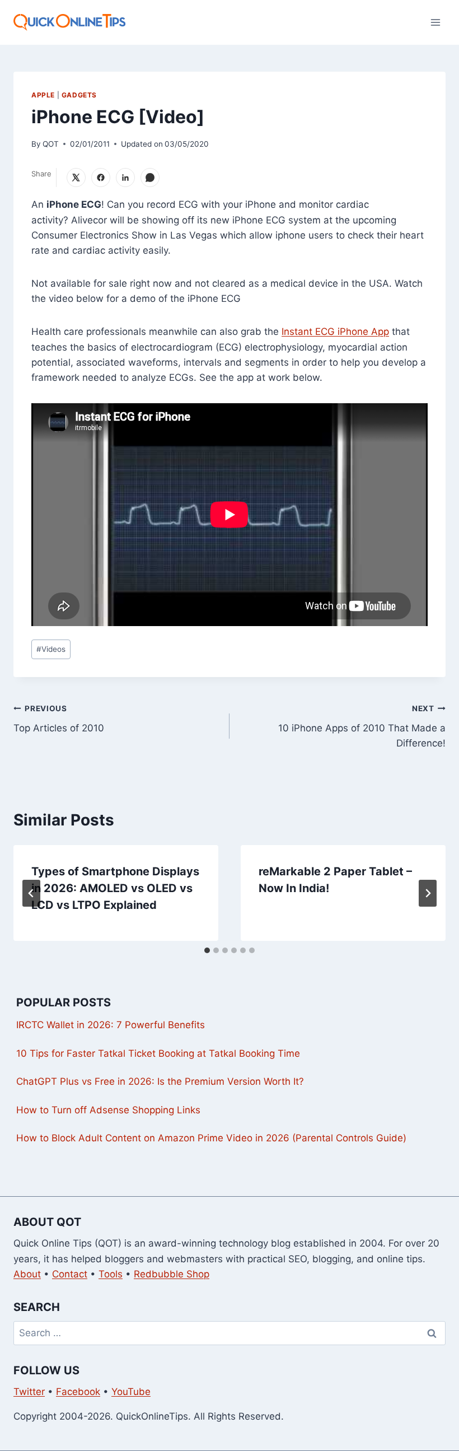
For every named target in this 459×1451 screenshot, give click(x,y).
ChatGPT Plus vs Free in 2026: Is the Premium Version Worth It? (160, 1081)
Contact (69, 1274)
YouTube (131, 1391)
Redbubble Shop (171, 1274)
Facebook (78, 1391)
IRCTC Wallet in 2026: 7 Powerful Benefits (110, 1024)
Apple (43, 95)
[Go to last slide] (31, 893)
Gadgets (79, 95)
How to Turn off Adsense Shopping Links (108, 1110)
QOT (51, 143)
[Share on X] (76, 177)
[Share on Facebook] (100, 177)
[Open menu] (435, 22)
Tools (111, 1274)
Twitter (29, 1391)
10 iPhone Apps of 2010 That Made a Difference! (362, 726)
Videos (50, 649)
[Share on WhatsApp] (150, 177)
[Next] (428, 893)
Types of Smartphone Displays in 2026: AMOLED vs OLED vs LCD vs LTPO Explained (115, 888)
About (27, 1274)
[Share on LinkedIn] (125, 177)
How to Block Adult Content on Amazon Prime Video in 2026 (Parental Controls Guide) (211, 1138)
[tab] (207, 950)
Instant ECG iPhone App (335, 331)
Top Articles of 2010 (58, 719)
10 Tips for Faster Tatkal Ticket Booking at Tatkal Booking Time (158, 1053)
